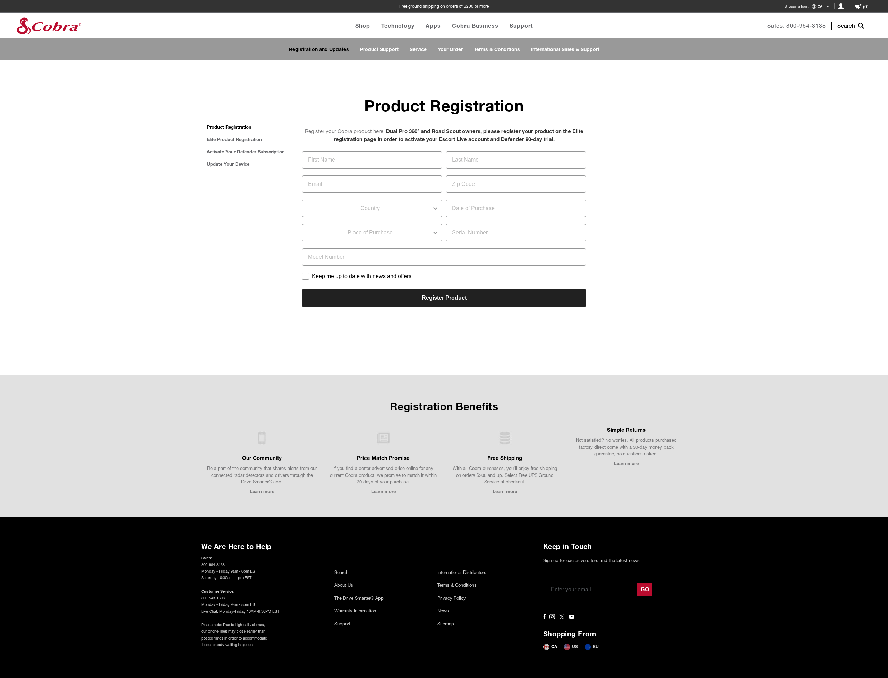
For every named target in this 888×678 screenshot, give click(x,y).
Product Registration (229, 127)
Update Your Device (228, 164)
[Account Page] (841, 6)
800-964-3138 (806, 25)
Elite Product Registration (234, 139)
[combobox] (370, 208)
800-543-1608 (213, 597)
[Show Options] (435, 208)
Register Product (444, 298)
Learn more (262, 491)
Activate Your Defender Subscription (246, 151)
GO (645, 589)
